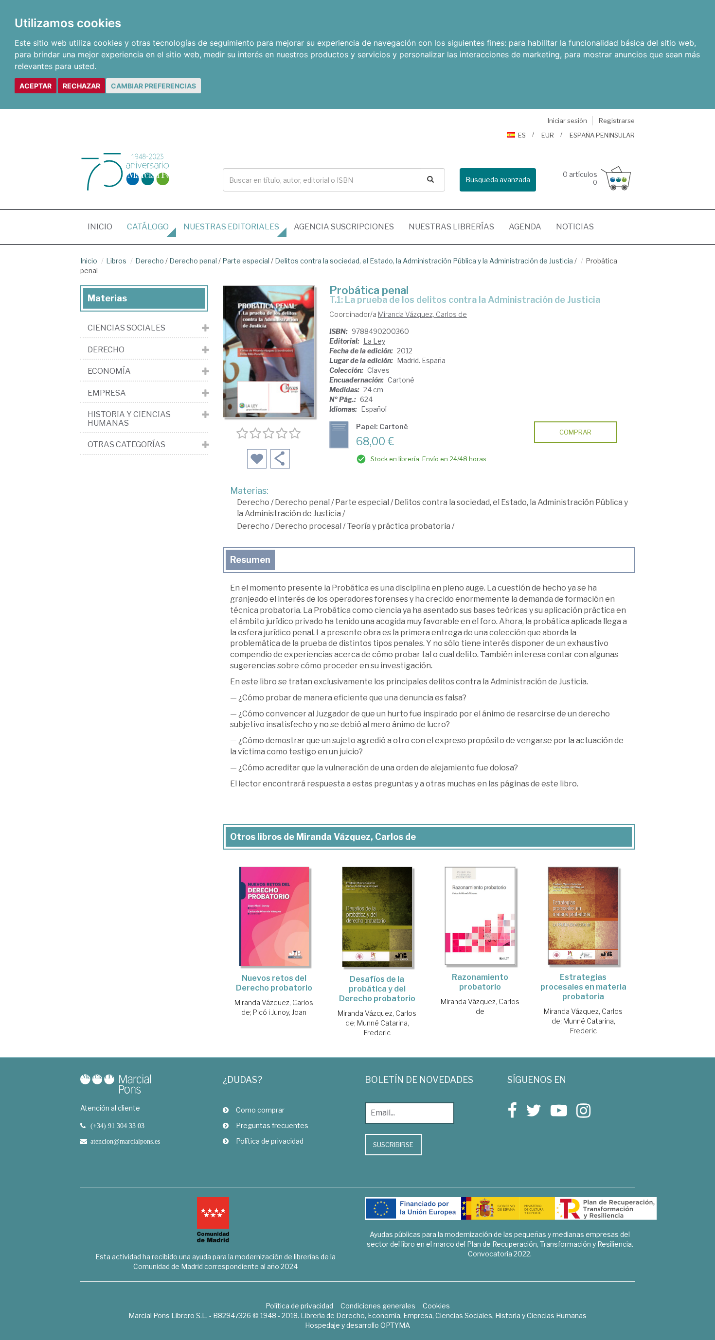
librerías (451, 226)
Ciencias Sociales (126, 328)
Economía (109, 371)
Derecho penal (193, 261)
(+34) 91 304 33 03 (117, 1125)
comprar (575, 432)
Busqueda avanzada (497, 179)
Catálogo (148, 226)
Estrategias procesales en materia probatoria (583, 987)
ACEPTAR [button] (35, 86)
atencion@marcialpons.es (125, 1141)
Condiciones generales (377, 1306)
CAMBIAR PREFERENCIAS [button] (153, 86)
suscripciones (344, 226)
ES (522, 135)
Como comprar (260, 1110)
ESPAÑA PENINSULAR (602, 135)
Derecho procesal (308, 526)
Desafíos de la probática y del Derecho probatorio (377, 989)
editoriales (231, 226)
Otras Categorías (126, 444)
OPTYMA (395, 1325)
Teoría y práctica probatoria (398, 526)
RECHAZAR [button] (81, 86)
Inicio (104, 226)
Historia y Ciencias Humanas (129, 418)
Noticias (575, 226)
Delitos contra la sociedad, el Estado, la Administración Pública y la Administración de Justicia (424, 261)
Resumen (250, 560)
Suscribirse (393, 1145)
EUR (547, 135)
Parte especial (245, 261)
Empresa (107, 393)
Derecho (149, 261)
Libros (116, 261)
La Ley (374, 341)
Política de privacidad (270, 1141)
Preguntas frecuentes (272, 1125)
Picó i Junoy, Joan (279, 1012)
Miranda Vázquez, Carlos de (422, 314)
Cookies (436, 1306)
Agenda (525, 226)
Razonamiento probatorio (480, 982)
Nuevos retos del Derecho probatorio (274, 983)
